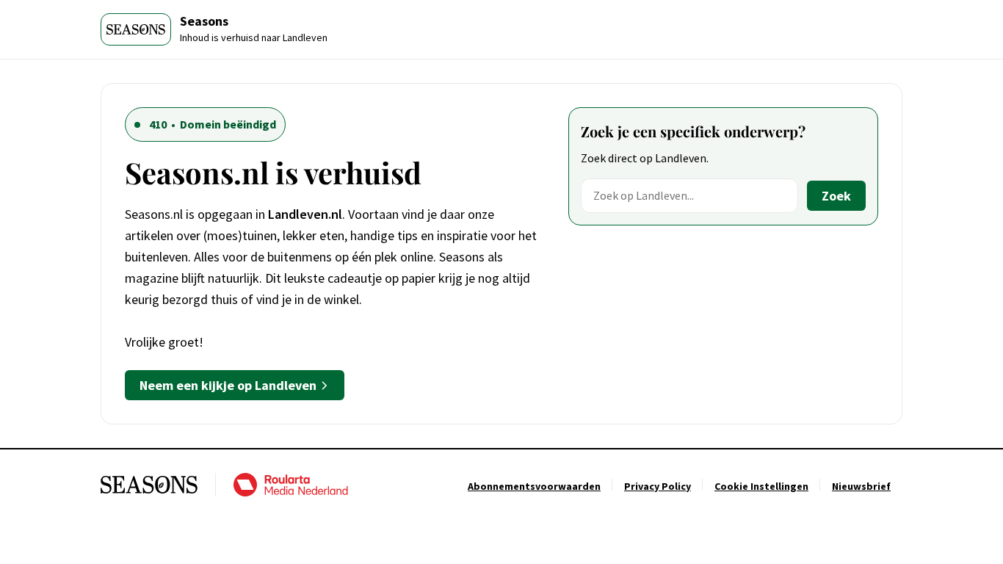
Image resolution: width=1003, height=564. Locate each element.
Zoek (836, 195)
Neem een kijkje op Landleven (228, 385)
